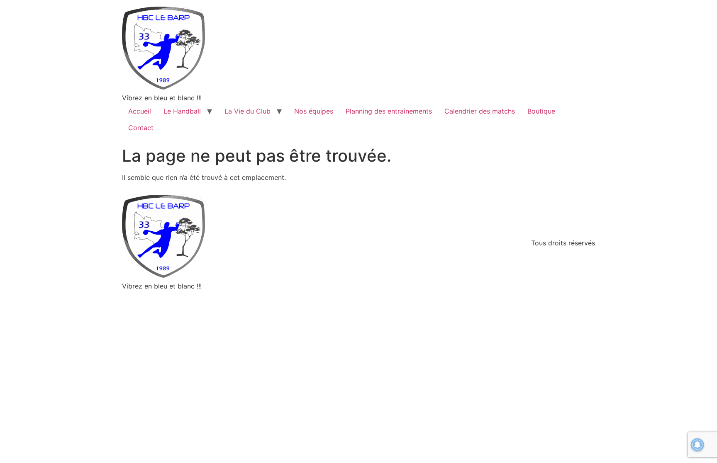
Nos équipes (313, 111)
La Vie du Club (247, 111)
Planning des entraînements (389, 111)
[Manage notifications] (697, 444)
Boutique (541, 111)
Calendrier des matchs (479, 111)
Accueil (139, 111)
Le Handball (182, 111)
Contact (141, 128)
